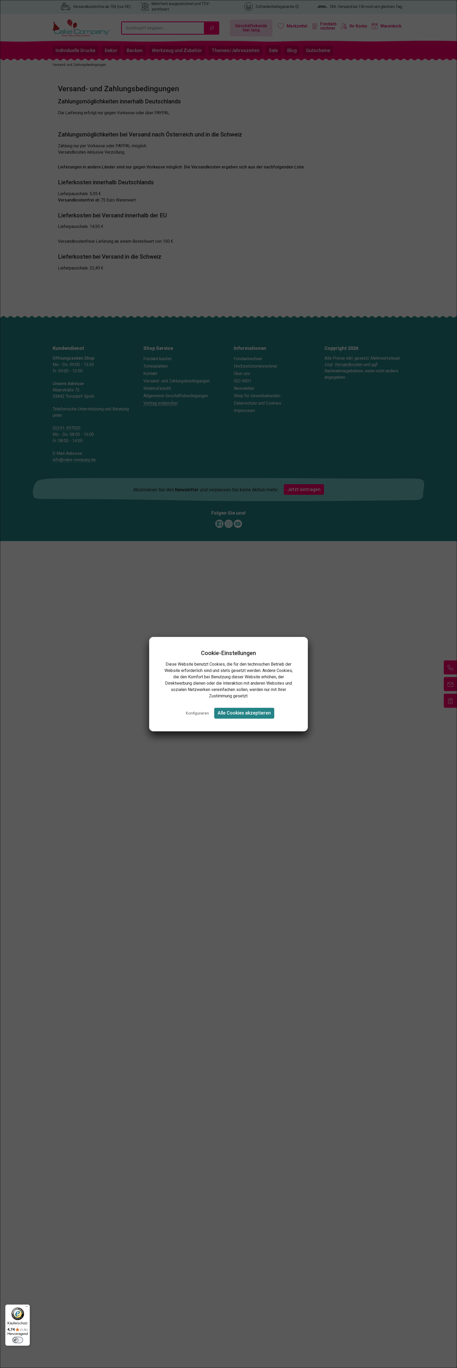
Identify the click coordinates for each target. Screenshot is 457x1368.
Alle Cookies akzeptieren (244, 713)
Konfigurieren (197, 713)
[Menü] (27, 1308)
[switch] (17, 1340)
